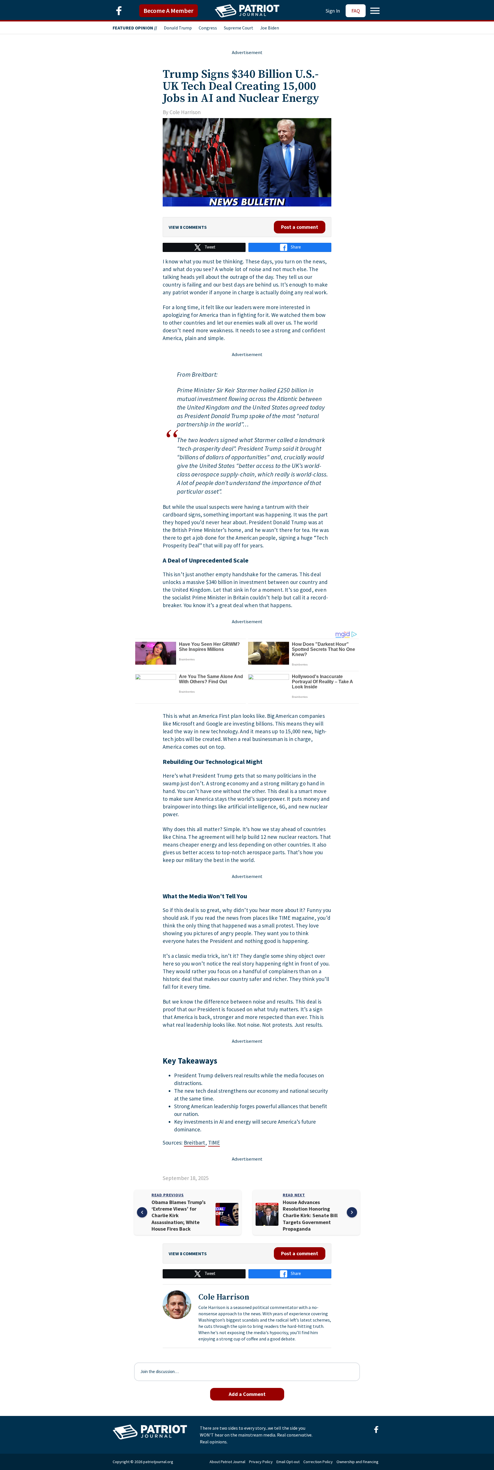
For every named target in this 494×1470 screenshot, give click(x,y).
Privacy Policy (261, 1461)
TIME (214, 1142)
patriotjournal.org (158, 1461)
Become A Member (169, 11)
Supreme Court (238, 28)
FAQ (355, 10)
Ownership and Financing (357, 1461)
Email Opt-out (288, 1461)
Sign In (333, 10)
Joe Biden (269, 28)
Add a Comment (247, 1394)
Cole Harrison (185, 112)
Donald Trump (178, 28)
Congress (208, 28)
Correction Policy (318, 1461)
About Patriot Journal (227, 1461)
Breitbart (194, 1142)
